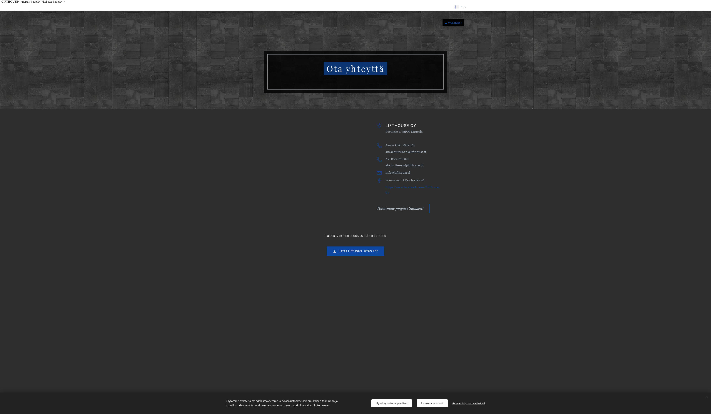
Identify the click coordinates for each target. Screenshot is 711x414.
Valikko (455, 23)
